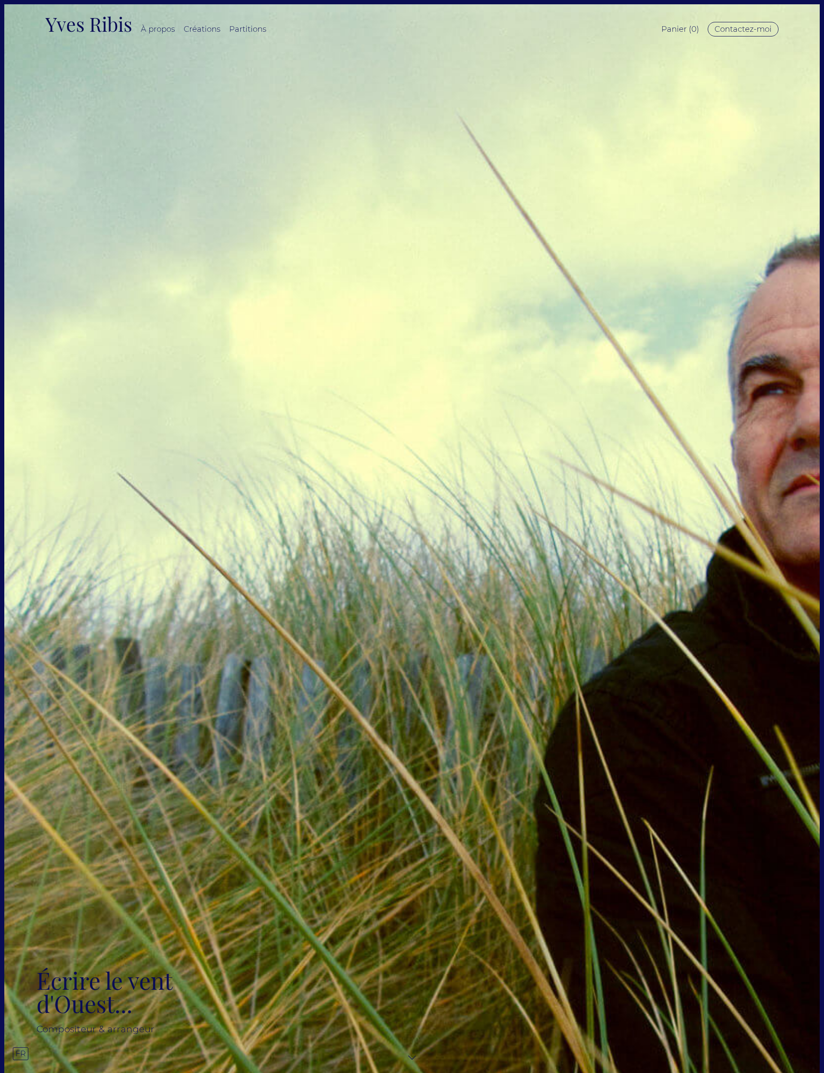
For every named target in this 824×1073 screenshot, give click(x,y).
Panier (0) (680, 29)
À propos (158, 29)
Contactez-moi (743, 29)
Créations (202, 29)
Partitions (248, 29)
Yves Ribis (88, 23)
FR (20, 1053)
